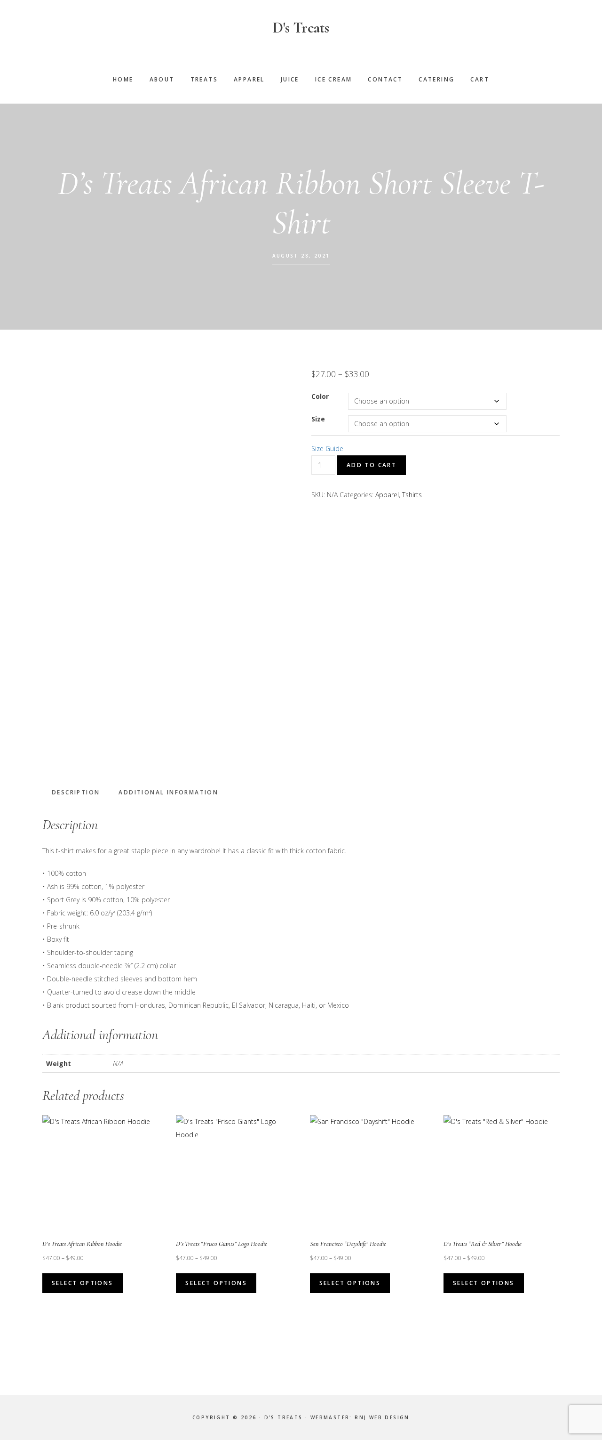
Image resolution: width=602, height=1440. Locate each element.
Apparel (387, 494)
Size (318, 418)
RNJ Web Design (382, 1417)
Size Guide (327, 448)
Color (320, 396)
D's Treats (301, 27)
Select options (82, 1283)
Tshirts (412, 494)
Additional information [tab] (168, 792)
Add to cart (371, 465)
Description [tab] (76, 792)
